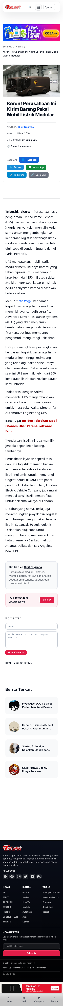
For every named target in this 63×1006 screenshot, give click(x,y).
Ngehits (26, 907)
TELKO (6, 897)
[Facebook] (12, 876)
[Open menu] (38, 7)
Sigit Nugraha (26, 126)
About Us (7, 968)
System (49, 7)
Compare (47, 902)
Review (26, 897)
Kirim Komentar (16, 652)
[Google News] (5, 876)
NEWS (19, 46)
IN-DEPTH (8, 902)
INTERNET (8, 921)
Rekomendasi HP (51, 897)
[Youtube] (32, 876)
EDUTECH (7, 907)
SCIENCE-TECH (10, 917)
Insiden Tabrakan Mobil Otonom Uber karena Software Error (31, 426)
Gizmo (26, 892)
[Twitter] (25, 876)
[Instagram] (19, 876)
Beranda (7, 46)
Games (26, 921)
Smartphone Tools (51, 892)
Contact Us (18, 968)
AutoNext (27, 912)
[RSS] (39, 876)
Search (46, 912)
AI (4, 892)
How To (26, 902)
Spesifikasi (48, 907)
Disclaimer (41, 968)
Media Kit (30, 968)
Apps (25, 917)
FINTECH (7, 912)
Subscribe (31, 953)
